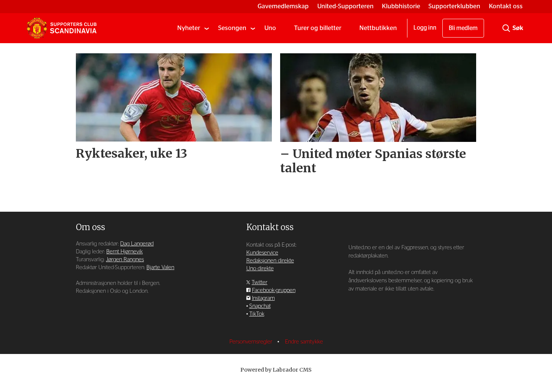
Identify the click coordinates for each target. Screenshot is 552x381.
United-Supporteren (345, 6)
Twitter (259, 282)
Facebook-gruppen (274, 290)
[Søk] (506, 28)
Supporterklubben (454, 6)
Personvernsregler (251, 342)
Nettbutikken (378, 28)
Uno (270, 28)
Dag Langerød (137, 244)
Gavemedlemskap (283, 6)
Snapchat (260, 306)
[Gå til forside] (62, 28)
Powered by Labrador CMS (276, 369)
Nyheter (188, 28)
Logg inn (424, 28)
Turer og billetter (317, 28)
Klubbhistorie (401, 6)
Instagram (263, 298)
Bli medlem (463, 28)
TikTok (256, 314)
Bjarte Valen (160, 267)
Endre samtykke (304, 342)
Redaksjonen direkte (270, 261)
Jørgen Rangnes (125, 259)
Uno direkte (260, 268)
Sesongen (232, 28)
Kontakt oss (506, 6)
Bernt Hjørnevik (124, 252)
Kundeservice (262, 253)
